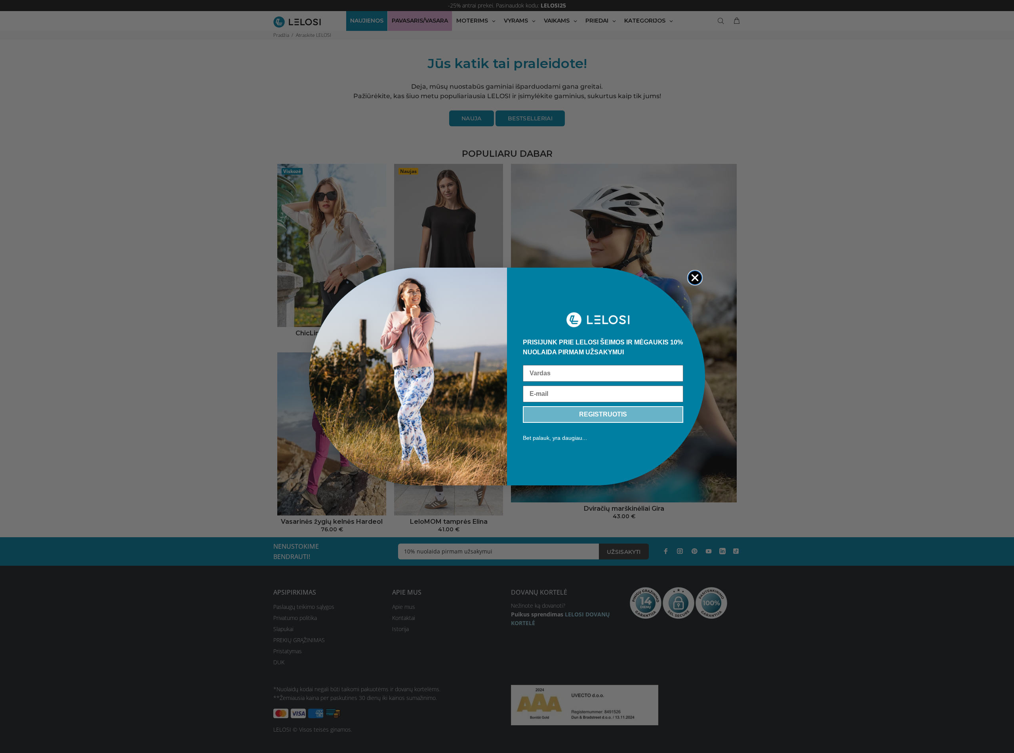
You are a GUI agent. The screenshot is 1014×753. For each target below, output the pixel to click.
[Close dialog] (695, 278)
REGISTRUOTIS (603, 414)
